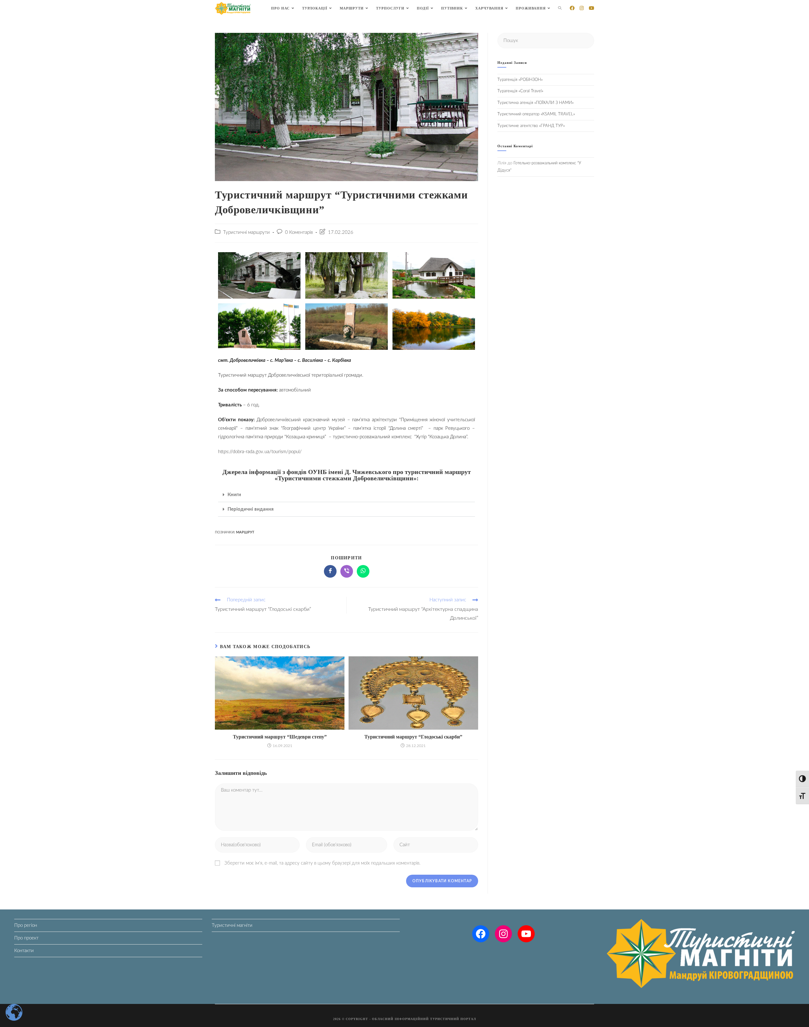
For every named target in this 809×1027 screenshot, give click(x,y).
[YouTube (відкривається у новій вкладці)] (591, 8)
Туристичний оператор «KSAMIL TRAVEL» (536, 114)
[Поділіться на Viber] (346, 571)
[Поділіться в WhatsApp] (363, 571)
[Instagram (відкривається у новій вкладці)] (581, 8)
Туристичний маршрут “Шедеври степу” (280, 736)
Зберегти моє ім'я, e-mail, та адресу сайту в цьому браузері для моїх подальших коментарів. (322, 863)
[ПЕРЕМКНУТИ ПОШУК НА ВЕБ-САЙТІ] (560, 8)
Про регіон (25, 925)
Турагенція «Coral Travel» (520, 91)
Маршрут (245, 532)
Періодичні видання (251, 509)
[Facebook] (480, 933)
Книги (234, 494)
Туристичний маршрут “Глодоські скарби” (413, 736)
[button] (346, 495)
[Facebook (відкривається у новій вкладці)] (572, 8)
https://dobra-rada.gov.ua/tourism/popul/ (260, 451)
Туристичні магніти (232, 925)
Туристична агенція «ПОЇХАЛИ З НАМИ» (535, 103)
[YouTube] (526, 933)
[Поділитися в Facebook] (330, 571)
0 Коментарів (299, 232)
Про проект (26, 938)
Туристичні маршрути (246, 232)
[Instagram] (503, 933)
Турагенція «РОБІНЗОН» (520, 80)
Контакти (24, 950)
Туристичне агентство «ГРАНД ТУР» (531, 126)
